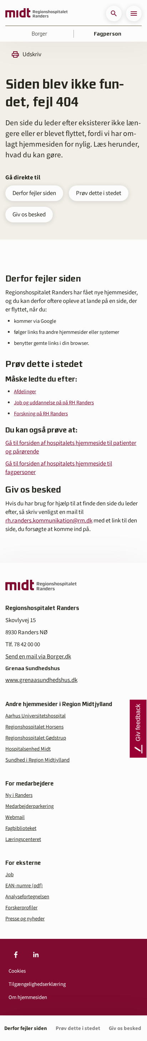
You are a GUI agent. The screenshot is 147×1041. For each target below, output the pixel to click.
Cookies (17, 971)
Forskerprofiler (21, 907)
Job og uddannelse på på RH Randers (54, 402)
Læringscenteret (23, 839)
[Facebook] (16, 954)
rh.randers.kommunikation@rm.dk (48, 520)
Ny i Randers (18, 795)
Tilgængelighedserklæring (37, 984)
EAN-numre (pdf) (24, 885)
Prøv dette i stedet (98, 193)
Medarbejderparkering (29, 806)
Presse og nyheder (25, 918)
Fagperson (107, 34)
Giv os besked (29, 214)
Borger (39, 34)
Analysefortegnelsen (27, 896)
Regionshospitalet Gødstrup (35, 738)
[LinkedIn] (36, 954)
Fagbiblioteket (20, 828)
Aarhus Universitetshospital (35, 716)
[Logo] (36, 13)
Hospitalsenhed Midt (28, 749)
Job (9, 874)
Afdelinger (25, 391)
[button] (113, 13)
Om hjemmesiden (28, 997)
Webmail (15, 817)
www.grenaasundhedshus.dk (41, 680)
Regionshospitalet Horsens (34, 727)
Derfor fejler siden (34, 193)
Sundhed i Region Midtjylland (37, 760)
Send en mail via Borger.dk (38, 656)
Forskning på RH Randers (41, 413)
